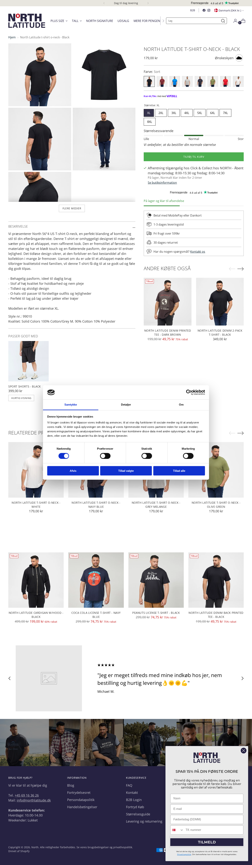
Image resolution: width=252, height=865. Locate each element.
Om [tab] (181, 404)
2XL (160, 112)
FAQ (129, 785)
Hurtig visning (21, 398)
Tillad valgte (126, 470)
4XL (186, 112)
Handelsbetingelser (82, 807)
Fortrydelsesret (78, 792)
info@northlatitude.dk (34, 800)
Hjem (12, 37)
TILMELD (207, 842)
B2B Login (134, 799)
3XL (173, 112)
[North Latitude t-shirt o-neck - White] (36, 469)
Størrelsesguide (138, 814)
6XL (212, 112)
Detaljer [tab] (126, 404)
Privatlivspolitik (184, 854)
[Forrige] (104, 3)
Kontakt (132, 792)
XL (148, 112)
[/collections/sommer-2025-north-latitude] (126, 742)
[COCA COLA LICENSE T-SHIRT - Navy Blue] (96, 580)
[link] (207, 757)
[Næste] (148, 3)
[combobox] (177, 830)
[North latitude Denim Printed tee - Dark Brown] (167, 302)
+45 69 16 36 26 (27, 795)
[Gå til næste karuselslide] (242, 678)
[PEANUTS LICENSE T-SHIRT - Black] (156, 580)
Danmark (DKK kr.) (230, 10)
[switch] (105, 456)
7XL (225, 112)
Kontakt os (197, 252)
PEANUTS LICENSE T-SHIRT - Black (156, 613)
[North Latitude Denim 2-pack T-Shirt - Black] (220, 302)
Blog (70, 785)
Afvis (73, 470)
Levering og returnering (144, 821)
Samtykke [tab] (70, 404)
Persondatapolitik (80, 799)
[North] (26, 21)
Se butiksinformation (162, 183)
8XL (149, 121)
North (35, 847)
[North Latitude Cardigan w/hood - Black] (36, 580)
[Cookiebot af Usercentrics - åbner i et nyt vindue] (189, 392)
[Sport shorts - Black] (28, 361)
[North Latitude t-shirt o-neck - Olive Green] (216, 469)
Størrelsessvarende (158, 131)
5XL (199, 112)
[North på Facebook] (204, 10)
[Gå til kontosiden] (234, 21)
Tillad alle (179, 470)
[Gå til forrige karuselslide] (9, 678)
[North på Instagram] (208, 10)
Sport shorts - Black (24, 386)
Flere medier (72, 208)
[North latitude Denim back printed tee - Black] (216, 580)
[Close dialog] (243, 750)
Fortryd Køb (135, 807)
